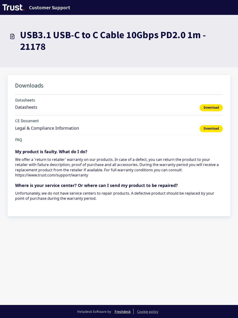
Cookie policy (147, 311)
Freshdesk (123, 311)
